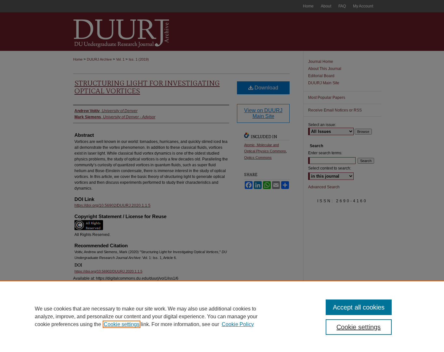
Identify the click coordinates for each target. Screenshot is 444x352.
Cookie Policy (238, 324)
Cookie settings (121, 324)
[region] (222, 316)
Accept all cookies (359, 307)
